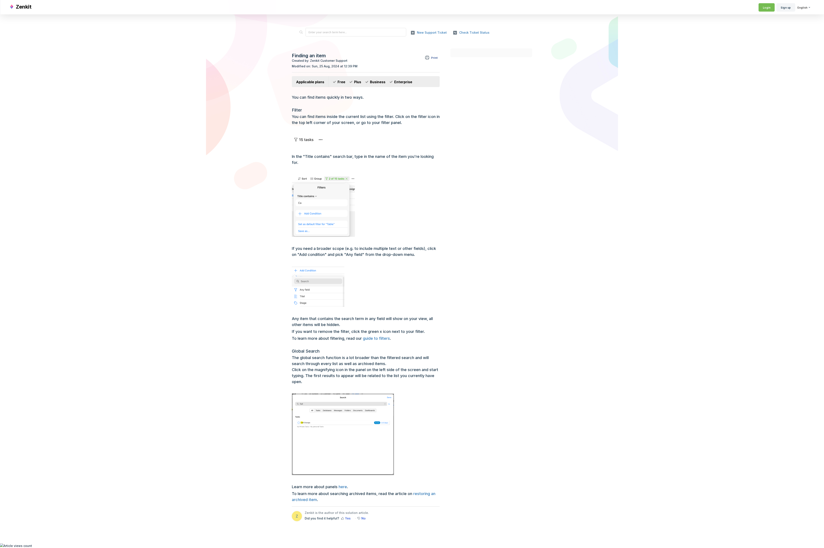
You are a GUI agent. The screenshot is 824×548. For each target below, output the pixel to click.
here (343, 487)
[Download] (404, 223)
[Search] (301, 32)
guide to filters (376, 338)
